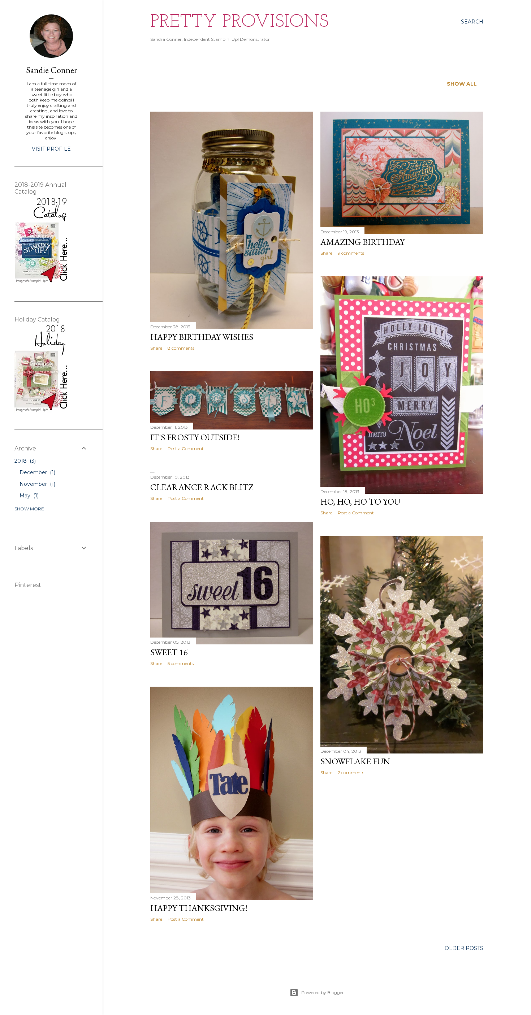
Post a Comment (356, 512)
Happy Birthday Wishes (201, 336)
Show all (462, 84)
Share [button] (156, 348)
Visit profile (51, 149)
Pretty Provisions (239, 22)
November (37, 484)
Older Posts (464, 948)
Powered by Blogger (322, 992)
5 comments (181, 663)
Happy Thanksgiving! (198, 908)
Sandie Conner (51, 69)
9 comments (351, 253)
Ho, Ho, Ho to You (360, 501)
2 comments (351, 772)
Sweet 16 (169, 652)
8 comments (181, 348)
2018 (24, 461)
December (37, 472)
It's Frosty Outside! (195, 437)
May (28, 495)
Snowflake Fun (355, 761)
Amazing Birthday (362, 241)
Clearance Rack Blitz (201, 487)
